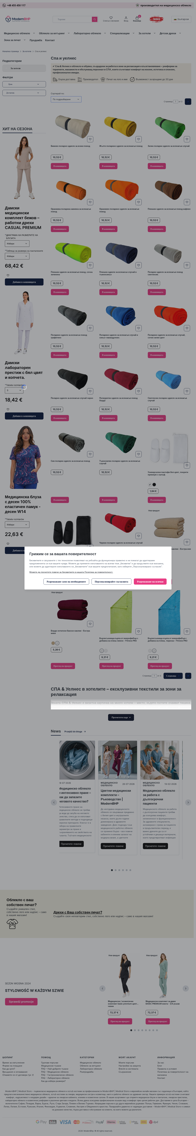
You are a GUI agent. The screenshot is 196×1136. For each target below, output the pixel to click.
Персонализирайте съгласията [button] (111, 581)
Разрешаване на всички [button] (150, 581)
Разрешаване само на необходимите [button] (66, 581)
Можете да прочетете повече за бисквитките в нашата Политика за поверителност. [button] (71, 572)
